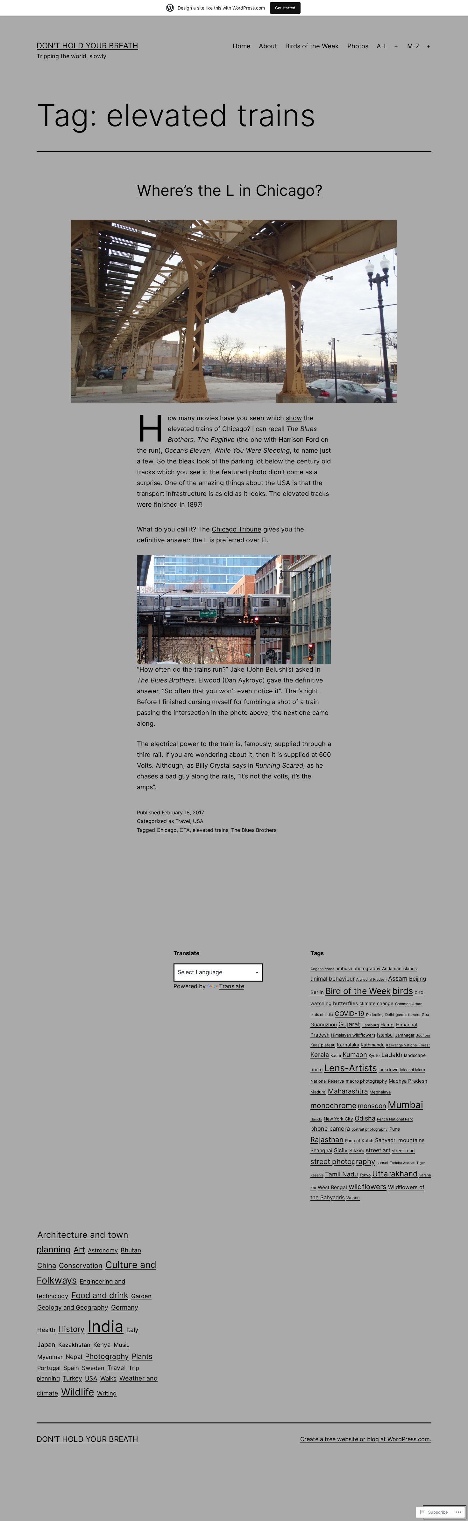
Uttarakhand (395, 1173)
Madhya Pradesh (408, 1081)
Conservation (81, 1265)
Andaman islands (399, 968)
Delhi (389, 1014)
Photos (357, 46)
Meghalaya (380, 1092)
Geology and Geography (72, 1307)
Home (242, 46)
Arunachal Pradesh (371, 979)
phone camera (330, 1128)
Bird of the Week (358, 991)
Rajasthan (327, 1139)
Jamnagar (405, 1035)
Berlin (317, 992)
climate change (376, 1003)
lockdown (389, 1069)
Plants (142, 1356)
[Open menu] (396, 46)
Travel (182, 821)
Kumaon (355, 1055)
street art (378, 1150)
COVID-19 (350, 1013)
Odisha (365, 1118)
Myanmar (50, 1356)
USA (198, 821)
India (106, 1326)
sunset (382, 1162)
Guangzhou (323, 1025)
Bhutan (131, 1250)
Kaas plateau (322, 1045)
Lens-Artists (350, 1067)
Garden (141, 1295)
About (268, 46)
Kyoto (374, 1055)
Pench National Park (395, 1119)
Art (79, 1249)
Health (46, 1329)
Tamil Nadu (341, 1174)
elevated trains (210, 830)
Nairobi (316, 1119)
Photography (107, 1356)
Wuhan (353, 1198)
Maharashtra (348, 1091)
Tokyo (365, 1175)
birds (402, 990)
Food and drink (99, 1295)
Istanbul (385, 1035)
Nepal (74, 1356)
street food (403, 1150)
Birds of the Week (312, 46)
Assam (398, 978)
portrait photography (369, 1129)
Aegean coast (322, 969)
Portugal (48, 1367)
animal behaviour (332, 978)
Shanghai (321, 1151)
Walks (108, 1378)
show (294, 418)
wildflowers (367, 1186)
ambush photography (358, 968)
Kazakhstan (74, 1344)
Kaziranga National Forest (408, 1045)
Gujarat (349, 1024)
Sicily (341, 1150)
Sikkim (356, 1151)
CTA (185, 830)
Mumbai (405, 1104)
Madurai (318, 1091)
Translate (231, 986)
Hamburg (370, 1025)
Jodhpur (423, 1035)
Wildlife (77, 1392)
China (46, 1265)
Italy (132, 1329)
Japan (46, 1344)
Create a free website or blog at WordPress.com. (365, 1439)
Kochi (335, 1055)
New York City (338, 1118)
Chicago (167, 830)
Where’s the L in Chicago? (230, 190)
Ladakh (391, 1055)
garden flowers (408, 1014)
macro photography (366, 1081)
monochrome (333, 1105)
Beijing (417, 979)
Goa (425, 1014)
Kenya (102, 1344)
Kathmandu (373, 1044)
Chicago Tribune (236, 529)
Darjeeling (375, 1014)
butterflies (345, 1003)
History (71, 1329)
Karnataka (348, 1045)
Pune (394, 1129)
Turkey (72, 1378)
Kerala (319, 1055)
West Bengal (332, 1187)
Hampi (387, 1025)
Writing (107, 1393)
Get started (285, 7)
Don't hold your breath (87, 45)
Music (122, 1344)
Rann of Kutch (359, 1140)
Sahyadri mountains (400, 1140)
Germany (124, 1307)
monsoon (372, 1106)
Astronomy (103, 1250)
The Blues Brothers (253, 830)
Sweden (93, 1367)
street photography (342, 1161)
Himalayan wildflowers (353, 1035)
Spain (71, 1368)
